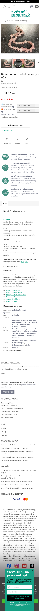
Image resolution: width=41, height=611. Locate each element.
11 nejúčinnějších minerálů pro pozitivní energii (17, 488)
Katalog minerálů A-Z (13, 299)
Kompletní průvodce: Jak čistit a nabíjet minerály (17, 457)
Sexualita (33, 331)
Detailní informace (7, 130)
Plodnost (23, 327)
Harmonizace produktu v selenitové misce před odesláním (17, 453)
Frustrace (16, 320)
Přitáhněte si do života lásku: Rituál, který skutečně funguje (18, 471)
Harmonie (24, 320)
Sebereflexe (24, 331)
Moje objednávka (7, 417)
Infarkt (15, 340)
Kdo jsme (4, 435)
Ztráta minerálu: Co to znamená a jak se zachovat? (18, 445)
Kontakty (4, 428)
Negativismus (25, 324)
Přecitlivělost (17, 329)
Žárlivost (15, 338)
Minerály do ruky (11, 301)
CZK (14, 6)
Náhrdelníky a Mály (19, 310)
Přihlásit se (8, 392)
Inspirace (32, 320)
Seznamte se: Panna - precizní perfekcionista (16, 482)
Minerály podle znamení (14, 292)
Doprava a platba (7, 403)
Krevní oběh (23, 340)
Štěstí (14, 335)
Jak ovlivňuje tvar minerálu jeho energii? (14, 461)
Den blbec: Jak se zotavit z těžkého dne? (15, 485)
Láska (26, 322)
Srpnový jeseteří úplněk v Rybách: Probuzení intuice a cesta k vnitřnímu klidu (19, 477)
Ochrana (15, 327)
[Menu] (37, 6)
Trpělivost (30, 335)
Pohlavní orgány (18, 343)
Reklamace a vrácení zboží (10, 412)
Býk (22, 262)
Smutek (15, 333)
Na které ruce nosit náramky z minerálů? (14, 448)
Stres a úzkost (31, 333)
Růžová (15, 348)
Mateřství (33, 322)
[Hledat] (4, 6)
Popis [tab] (5, 203)
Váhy (26, 262)
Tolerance (21, 335)
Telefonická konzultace (9, 406)
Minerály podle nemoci (13, 297)
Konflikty (19, 322)
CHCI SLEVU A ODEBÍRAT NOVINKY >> (19, 597)
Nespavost (32, 340)
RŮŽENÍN (6, 220)
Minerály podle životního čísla (16, 295)
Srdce (28, 345)
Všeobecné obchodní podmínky (12, 409)
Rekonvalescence (18, 345)
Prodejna (4, 432)
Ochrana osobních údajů (9, 414)
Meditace (15, 324)
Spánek (22, 333)
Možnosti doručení (7, 114)
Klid (13, 322)
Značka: (8, 83)
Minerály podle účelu (13, 290)
